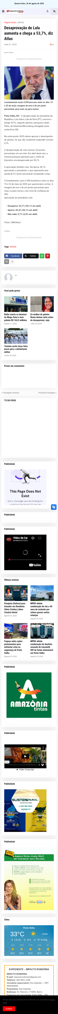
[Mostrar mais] (12, 261)
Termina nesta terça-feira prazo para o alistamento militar (16, 349)
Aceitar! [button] (9, 1009)
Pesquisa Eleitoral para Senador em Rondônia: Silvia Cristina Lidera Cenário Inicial (14, 608)
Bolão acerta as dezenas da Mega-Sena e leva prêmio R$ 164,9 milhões (15, 317)
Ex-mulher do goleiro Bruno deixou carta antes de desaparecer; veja (41, 317)
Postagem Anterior (11, 393)
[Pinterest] (47, 256)
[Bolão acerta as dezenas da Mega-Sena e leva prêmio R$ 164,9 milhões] (16, 304)
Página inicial (10, 22)
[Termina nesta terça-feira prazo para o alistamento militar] (16, 336)
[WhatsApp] (42, 256)
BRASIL (21, 22)
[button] (3, 11)
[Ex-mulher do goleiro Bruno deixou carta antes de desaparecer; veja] (42, 304)
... (16, 274)
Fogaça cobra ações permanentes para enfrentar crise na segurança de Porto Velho (13, 647)
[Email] (6, 261)
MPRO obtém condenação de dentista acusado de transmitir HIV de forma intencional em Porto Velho (41, 647)
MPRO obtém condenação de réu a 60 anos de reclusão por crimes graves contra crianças (41, 609)
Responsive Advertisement (29, 59)
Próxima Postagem (46, 393)
